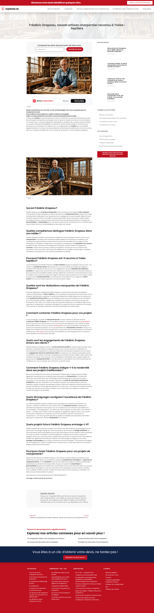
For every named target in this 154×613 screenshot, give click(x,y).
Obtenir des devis (74, 49)
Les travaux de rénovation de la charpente (42, 542)
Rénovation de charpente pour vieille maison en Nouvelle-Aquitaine (116, 49)
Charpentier (68, 9)
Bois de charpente (54, 9)
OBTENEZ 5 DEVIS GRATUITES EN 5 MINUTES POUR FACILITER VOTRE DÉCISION (112, 154)
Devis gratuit (147, 9)
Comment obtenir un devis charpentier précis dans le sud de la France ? (117, 65)
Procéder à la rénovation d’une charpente (93, 542)
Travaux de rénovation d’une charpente (92, 538)
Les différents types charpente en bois (125, 9)
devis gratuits (58, 325)
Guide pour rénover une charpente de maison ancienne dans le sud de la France (117, 81)
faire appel (40, 332)
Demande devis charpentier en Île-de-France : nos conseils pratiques (115, 96)
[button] (27, 482)
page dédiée (85, 321)
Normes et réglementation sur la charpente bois (93, 9)
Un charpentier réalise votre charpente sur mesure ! (46, 538)
